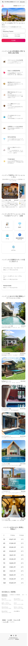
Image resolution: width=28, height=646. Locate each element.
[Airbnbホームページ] (3, 6)
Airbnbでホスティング (19, 5)
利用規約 (17, 639)
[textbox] (7, 36)
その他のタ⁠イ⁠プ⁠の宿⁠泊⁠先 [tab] (15, 594)
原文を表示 (22, 1)
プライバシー (11, 639)
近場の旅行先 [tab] (4, 594)
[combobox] (13, 31)
